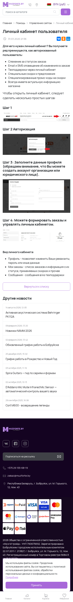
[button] (65, 11)
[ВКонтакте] (59, 39)
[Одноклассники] (63, 39)
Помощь (20, 23)
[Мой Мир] (68, 39)
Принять (36, 585)
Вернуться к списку (36, 286)
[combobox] (31, 11)
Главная (7, 23)
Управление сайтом (40, 23)
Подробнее (12, 577)
